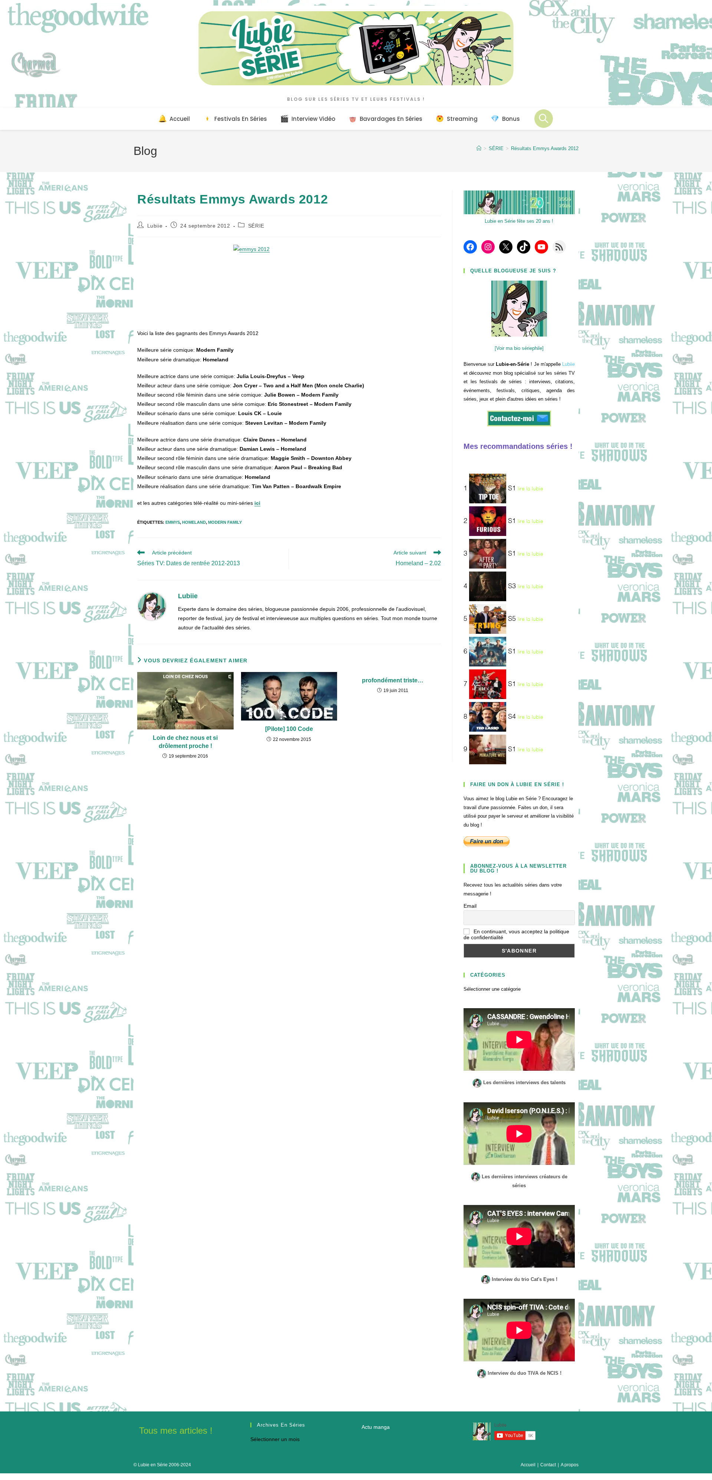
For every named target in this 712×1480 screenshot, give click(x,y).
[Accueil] (479, 148)
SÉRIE (256, 226)
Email (470, 906)
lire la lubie (530, 488)
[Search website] (543, 118)
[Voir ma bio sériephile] (519, 348)
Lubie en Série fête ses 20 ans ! (519, 221)
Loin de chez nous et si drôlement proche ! (185, 742)
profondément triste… (392, 680)
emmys (172, 522)
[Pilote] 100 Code (289, 729)
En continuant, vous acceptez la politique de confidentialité (516, 934)
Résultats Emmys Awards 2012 (544, 148)
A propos (569, 1464)
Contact (548, 1464)
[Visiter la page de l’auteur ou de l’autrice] (152, 606)
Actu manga (376, 1427)
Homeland (194, 522)
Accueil (528, 1464)
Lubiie (155, 226)
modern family (225, 522)
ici (257, 503)
